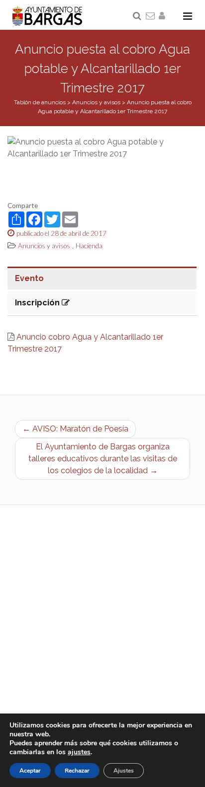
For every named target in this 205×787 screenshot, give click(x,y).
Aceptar (30, 771)
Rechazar (77, 771)
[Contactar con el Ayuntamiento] (150, 16)
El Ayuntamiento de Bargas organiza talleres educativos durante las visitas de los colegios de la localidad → (102, 458)
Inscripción (38, 302)
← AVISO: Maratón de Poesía (75, 428)
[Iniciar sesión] (163, 16)
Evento (29, 278)
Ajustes (123, 771)
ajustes (79, 752)
